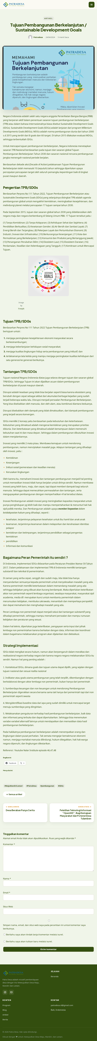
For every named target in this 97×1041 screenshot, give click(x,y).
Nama (7, 878)
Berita (5, 1019)
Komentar (9, 844)
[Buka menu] (91, 5)
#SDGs (61, 786)
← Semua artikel (14, 794)
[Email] (11, 992)
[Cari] (87, 4)
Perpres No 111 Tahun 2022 (31, 193)
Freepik (21, 308)
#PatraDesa (32, 786)
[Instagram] (5, 992)
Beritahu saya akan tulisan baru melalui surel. (29, 941)
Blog (5, 1010)
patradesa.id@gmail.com (62, 1005)
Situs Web (8, 906)
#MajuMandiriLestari (14, 786)
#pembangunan (47, 786)
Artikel (5, 1014)
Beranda (54, 976)
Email (6, 892)
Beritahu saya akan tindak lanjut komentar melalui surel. (34, 934)
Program (6, 1005)
